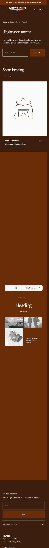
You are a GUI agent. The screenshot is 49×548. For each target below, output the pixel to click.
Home (5, 22)
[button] (35, 9)
